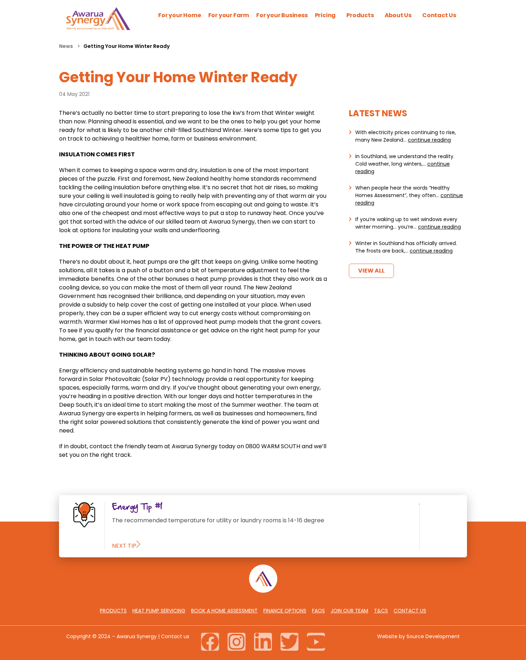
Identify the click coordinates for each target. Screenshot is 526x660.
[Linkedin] (263, 642)
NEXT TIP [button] (124, 546)
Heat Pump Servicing (158, 610)
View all (371, 271)
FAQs (318, 610)
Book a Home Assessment (224, 610)
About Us (398, 15)
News (66, 46)
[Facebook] (210, 642)
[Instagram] (236, 642)
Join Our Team (349, 610)
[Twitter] (289, 642)
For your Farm (228, 15)
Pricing (325, 15)
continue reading (429, 139)
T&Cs (381, 610)
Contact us (175, 636)
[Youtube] (316, 642)
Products (360, 15)
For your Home (179, 15)
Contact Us (439, 15)
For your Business (282, 15)
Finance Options (284, 610)
